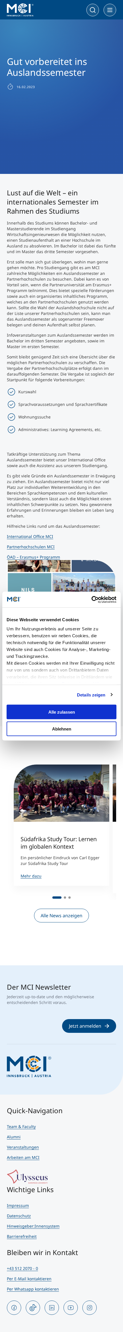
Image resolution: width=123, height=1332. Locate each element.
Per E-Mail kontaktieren (29, 1278)
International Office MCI (30, 536)
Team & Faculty (21, 1126)
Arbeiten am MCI (23, 1157)
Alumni (14, 1137)
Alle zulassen (61, 712)
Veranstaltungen (23, 1147)
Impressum (18, 1205)
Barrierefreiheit (22, 1236)
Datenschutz (19, 1215)
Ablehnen (61, 728)
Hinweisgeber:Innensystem (33, 1226)
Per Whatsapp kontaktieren (33, 1289)
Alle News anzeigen (61, 915)
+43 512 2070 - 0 (22, 1268)
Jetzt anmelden (85, 1026)
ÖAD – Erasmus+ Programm (33, 557)
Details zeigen (91, 694)
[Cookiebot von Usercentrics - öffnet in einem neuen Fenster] (91, 599)
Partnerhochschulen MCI (31, 546)
